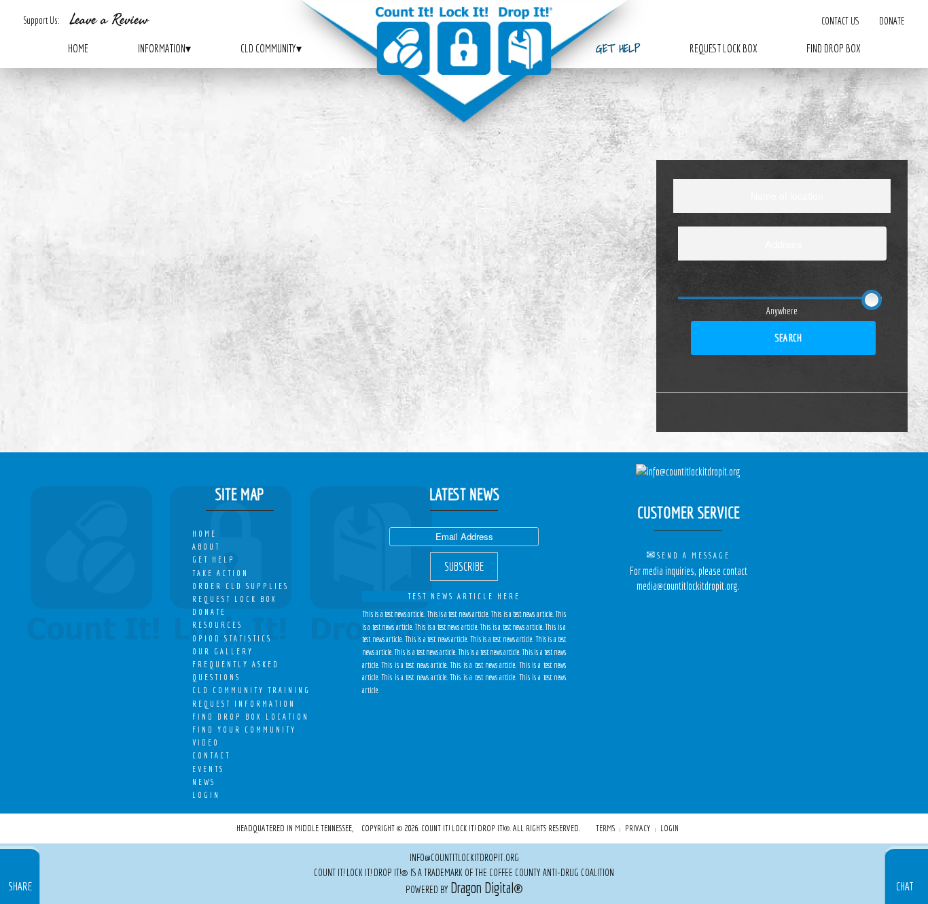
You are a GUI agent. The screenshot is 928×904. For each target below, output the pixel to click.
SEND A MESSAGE (693, 555)
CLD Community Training (251, 690)
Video (205, 742)
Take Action (220, 573)
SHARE (20, 886)
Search (787, 338)
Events (208, 769)
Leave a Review (109, 19)
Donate (891, 21)
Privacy (637, 827)
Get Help (618, 48)
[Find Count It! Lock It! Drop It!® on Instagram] (694, 613)
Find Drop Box (833, 48)
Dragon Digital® (486, 888)
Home (78, 48)
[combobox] (782, 196)
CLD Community (271, 48)
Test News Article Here (464, 596)
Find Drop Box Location (250, 716)
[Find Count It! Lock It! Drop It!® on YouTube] (711, 613)
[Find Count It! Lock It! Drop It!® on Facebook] (658, 613)
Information (164, 48)
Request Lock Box (723, 48)
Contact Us (839, 21)
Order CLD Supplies (240, 586)
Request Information (244, 703)
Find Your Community (244, 729)
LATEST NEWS (464, 493)
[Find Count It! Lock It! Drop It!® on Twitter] (675, 613)
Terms (605, 827)
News (203, 781)
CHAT (904, 886)
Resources (217, 624)
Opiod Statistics (232, 638)
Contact (211, 755)
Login (206, 794)
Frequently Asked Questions (235, 671)
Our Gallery (222, 651)
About (206, 546)
